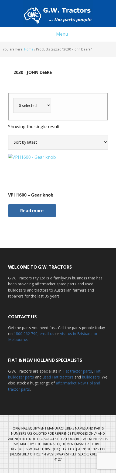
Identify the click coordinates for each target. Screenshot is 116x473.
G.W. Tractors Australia (58, 13)
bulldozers (91, 377)
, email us (46, 333)
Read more (32, 211)
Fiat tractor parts (77, 371)
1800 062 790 (25, 333)
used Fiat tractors (58, 377)
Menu (62, 34)
